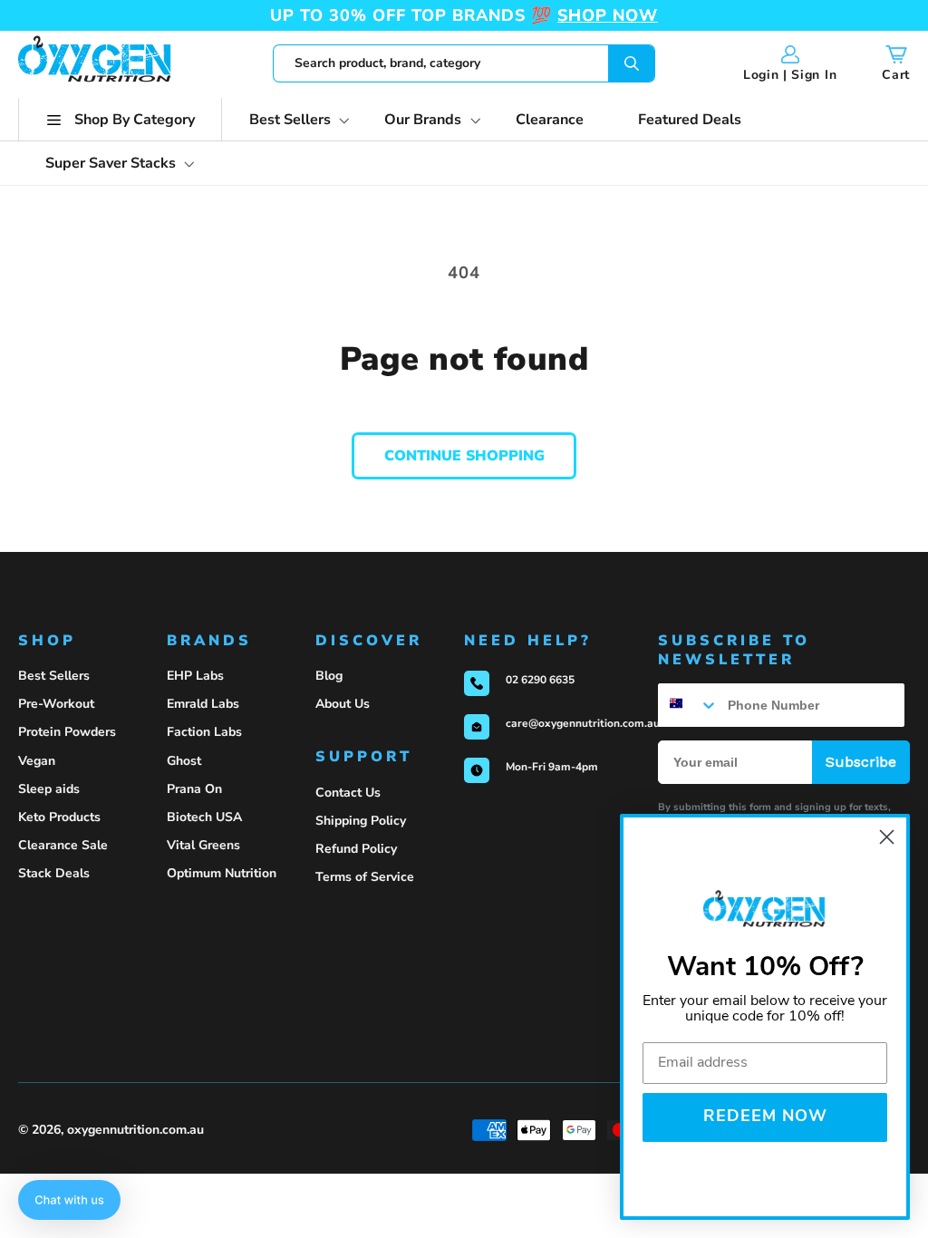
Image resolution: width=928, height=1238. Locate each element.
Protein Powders (67, 731)
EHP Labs (195, 675)
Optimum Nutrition (221, 873)
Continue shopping (464, 456)
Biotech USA (204, 817)
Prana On (194, 789)
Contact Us (348, 792)
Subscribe (861, 761)
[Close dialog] (887, 837)
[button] (120, 119)
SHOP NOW (607, 15)
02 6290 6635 (540, 679)
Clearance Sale (63, 845)
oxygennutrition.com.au (135, 1129)
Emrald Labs (203, 703)
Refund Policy (356, 848)
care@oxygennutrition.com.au (583, 723)
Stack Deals (54, 873)
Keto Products (59, 817)
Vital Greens (203, 845)
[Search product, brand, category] (631, 63)
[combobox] (464, 63)
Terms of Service (364, 876)
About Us (342, 703)
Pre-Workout (56, 703)
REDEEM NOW (765, 1117)
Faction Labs (204, 731)
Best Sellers (54, 675)
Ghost (184, 760)
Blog (329, 675)
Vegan (36, 760)
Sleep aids (49, 789)
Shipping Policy (360, 820)
